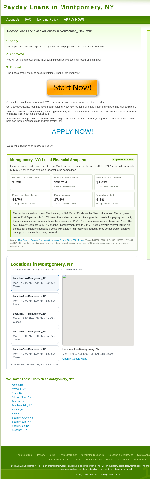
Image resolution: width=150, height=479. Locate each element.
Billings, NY (18, 413)
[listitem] (35, 283)
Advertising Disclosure (92, 455)
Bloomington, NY (20, 426)
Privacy (41, 455)
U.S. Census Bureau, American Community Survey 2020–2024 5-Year (51, 240)
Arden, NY (17, 393)
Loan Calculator (24, 455)
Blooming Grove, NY (22, 417)
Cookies (77, 459)
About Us (12, 19)
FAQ (28, 19)
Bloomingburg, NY (21, 421)
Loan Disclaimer (68, 455)
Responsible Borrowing (120, 455)
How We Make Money (117, 459)
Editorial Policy (94, 459)
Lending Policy (47, 19)
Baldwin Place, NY (21, 397)
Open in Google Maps (74, 358)
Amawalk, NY (19, 389)
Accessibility (139, 459)
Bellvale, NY (18, 409)
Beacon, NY (18, 401)
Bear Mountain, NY (22, 405)
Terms (52, 455)
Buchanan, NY (19, 430)
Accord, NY (17, 385)
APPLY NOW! (72, 131)
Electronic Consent (59, 459)
